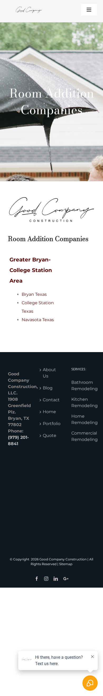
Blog (48, 387)
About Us (49, 373)
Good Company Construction (63, 559)
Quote (49, 435)
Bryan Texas (34, 294)
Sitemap (65, 564)
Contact (51, 399)
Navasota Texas (38, 319)
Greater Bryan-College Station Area (31, 270)
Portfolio (51, 423)
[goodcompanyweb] (29, 4)
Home (49, 411)
